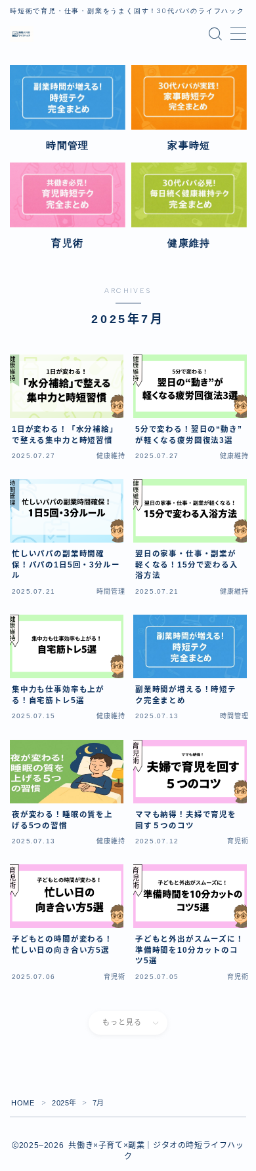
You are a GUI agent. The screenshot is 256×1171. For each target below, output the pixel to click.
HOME (22, 1103)
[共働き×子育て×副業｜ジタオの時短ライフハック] (21, 34)
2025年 (64, 1103)
